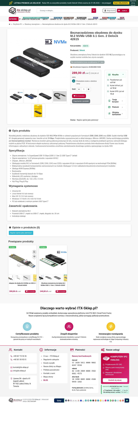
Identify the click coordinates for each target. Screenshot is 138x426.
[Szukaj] (94, 10)
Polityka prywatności (51, 370)
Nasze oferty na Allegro (52, 366)
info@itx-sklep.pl (19, 371)
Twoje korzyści (115, 101)
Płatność (115, 107)
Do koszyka (31, 291)
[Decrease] (79, 89)
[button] (109, 10)
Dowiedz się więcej (115, 380)
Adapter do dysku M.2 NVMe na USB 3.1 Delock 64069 (22, 284)
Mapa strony (48, 377)
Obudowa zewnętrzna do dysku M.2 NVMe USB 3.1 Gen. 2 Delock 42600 (53, 284)
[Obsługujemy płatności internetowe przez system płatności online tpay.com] (91, 400)
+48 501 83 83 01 (20, 359)
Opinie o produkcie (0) (25, 227)
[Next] (34, 259)
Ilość (74, 89)
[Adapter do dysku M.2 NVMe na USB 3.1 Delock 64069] (22, 259)
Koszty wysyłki (49, 363)
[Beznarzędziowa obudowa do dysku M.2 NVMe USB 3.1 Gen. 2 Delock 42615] (16, 96)
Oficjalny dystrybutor (116, 113)
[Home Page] (9, 24)
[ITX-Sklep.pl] (19, 11)
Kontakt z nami (49, 373)
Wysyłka (115, 75)
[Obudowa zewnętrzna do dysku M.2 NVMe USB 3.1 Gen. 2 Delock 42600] (53, 259)
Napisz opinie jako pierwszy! (87, 120)
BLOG (45, 380)
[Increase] (88, 89)
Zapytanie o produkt (81, 101)
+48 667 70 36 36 (20, 356)
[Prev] (10, 259)
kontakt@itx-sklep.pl (20, 367)
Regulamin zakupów (51, 359)
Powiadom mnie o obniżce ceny (86, 82)
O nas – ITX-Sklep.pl (51, 356)
